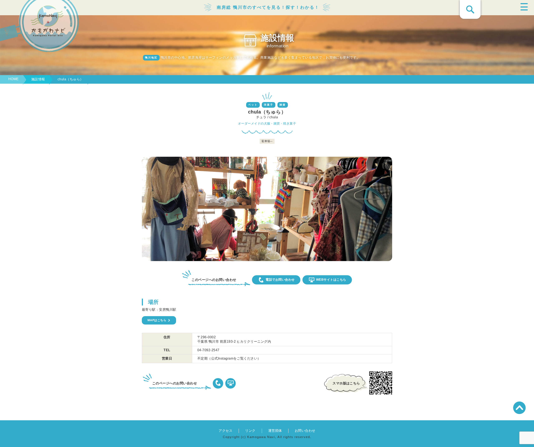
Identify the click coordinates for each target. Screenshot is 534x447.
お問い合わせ (305, 430)
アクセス (225, 430)
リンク (250, 430)
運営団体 (275, 430)
